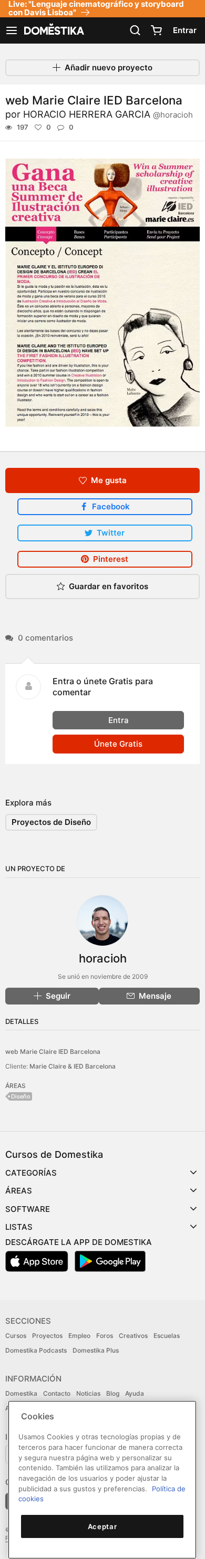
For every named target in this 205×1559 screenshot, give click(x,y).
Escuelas (166, 1336)
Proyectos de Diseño (51, 822)
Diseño (20, 1096)
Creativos (133, 1336)
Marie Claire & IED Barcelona (72, 1066)
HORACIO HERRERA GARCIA (108, 114)
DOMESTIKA (53, 30)
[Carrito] (156, 30)
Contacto (56, 1393)
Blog (112, 1393)
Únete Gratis (118, 744)
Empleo (79, 1336)
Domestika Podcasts (36, 1350)
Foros (104, 1336)
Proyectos (47, 1336)
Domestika (21, 1393)
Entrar (185, 30)
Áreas (18, 1191)
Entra (118, 720)
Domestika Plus (96, 1350)
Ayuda (134, 1393)
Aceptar (102, 1526)
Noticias (88, 1393)
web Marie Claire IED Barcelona (52, 1051)
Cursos (15, 1336)
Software (27, 1209)
